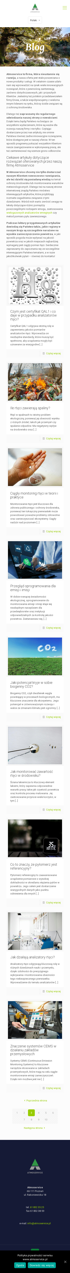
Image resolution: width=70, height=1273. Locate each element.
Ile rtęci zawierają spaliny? (30, 408)
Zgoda (20, 1265)
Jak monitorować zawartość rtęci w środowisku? (31, 773)
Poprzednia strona (36, 1100)
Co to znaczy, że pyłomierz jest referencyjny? (33, 866)
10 (46, 1119)
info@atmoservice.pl (39, 1223)
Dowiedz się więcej (42, 1265)
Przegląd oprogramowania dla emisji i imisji (33, 588)
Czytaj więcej (53, 353)
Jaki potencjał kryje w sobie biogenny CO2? (31, 684)
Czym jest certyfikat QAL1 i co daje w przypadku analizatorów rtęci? (33, 315)
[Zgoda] (65, 1262)
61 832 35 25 (37, 1207)
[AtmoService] (35, 8)
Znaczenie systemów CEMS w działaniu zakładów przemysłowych (33, 1050)
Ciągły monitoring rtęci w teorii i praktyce (34, 495)
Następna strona (33, 1127)
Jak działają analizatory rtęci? (32, 957)
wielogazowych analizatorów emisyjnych (29, 212)
